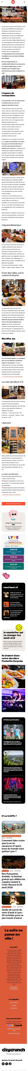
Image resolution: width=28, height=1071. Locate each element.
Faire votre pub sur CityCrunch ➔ (12, 801)
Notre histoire (13, 987)
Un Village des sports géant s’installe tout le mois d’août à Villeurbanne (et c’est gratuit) (13, 743)
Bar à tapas (6, 18)
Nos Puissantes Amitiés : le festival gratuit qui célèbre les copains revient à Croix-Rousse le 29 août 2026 (13, 880)
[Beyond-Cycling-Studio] (13, 700)
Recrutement (14, 1008)
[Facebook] (10, 1063)
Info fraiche (5, 871)
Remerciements (14, 989)
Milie (13, 524)
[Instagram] (3, 1063)
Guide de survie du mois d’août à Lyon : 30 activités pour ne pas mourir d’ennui (12, 913)
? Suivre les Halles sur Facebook (11, 494)
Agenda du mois (6, 907)
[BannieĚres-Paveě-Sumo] (13, 552)
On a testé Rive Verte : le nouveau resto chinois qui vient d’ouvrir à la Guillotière (13, 614)
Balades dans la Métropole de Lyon (11, 836)
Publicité (14, 1005)
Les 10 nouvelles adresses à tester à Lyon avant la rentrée (16, 604)
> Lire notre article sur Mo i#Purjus (12, 376)
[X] (6, 1063)
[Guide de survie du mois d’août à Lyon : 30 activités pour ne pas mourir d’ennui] (13, 898)
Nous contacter (14, 1002)
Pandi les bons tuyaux (14, 1033)
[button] (2, 2)
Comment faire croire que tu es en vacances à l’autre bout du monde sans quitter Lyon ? (13, 846)
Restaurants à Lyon (15, 18)
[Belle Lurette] (13, 676)
